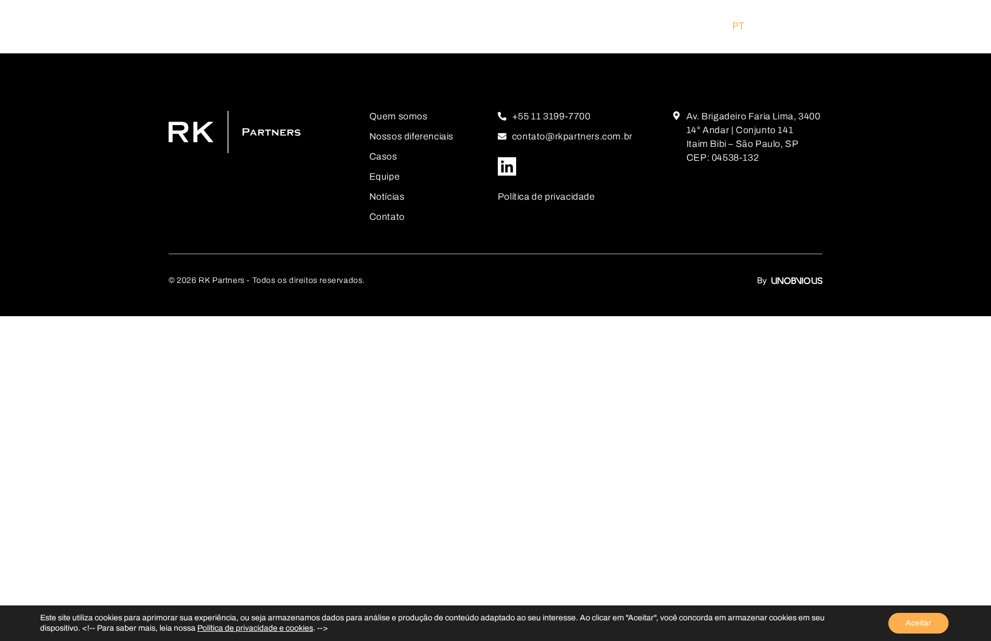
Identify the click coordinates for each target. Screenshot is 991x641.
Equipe (384, 176)
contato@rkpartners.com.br (572, 136)
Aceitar (918, 623)
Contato (387, 217)
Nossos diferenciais (411, 136)
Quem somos (398, 116)
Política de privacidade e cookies (255, 628)
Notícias (387, 196)
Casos (383, 156)
